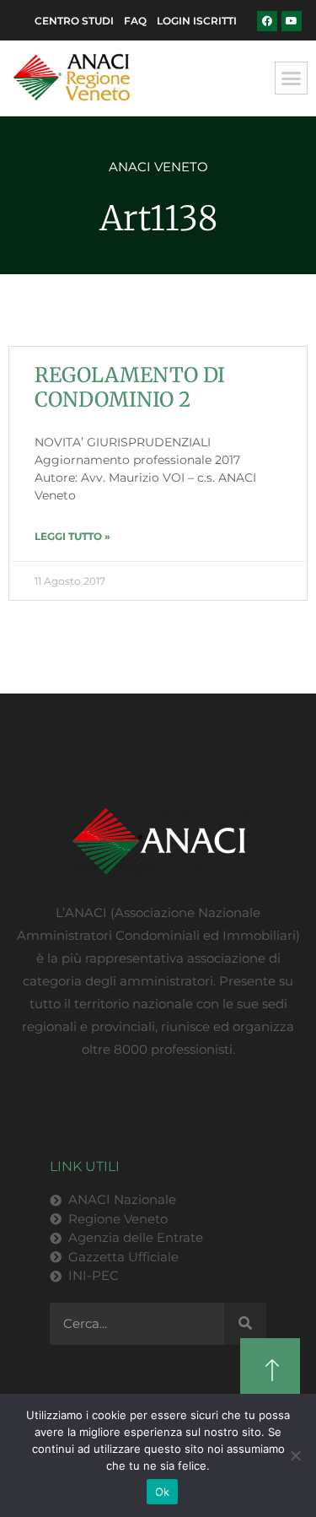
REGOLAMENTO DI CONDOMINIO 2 (130, 387)
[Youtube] (291, 21)
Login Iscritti (197, 20)
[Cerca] (245, 1324)
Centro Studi (74, 20)
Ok (162, 1491)
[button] (291, 78)
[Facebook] (267, 21)
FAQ (135, 20)
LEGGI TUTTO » (72, 536)
